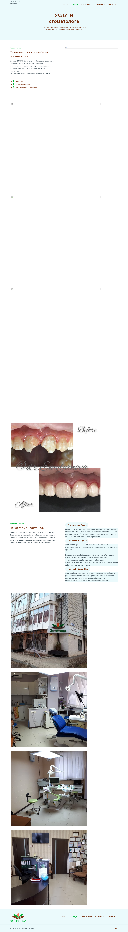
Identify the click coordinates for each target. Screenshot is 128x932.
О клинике (100, 917)
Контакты (112, 4)
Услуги (75, 4)
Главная (66, 4)
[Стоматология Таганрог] (18, 4)
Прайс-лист (86, 4)
